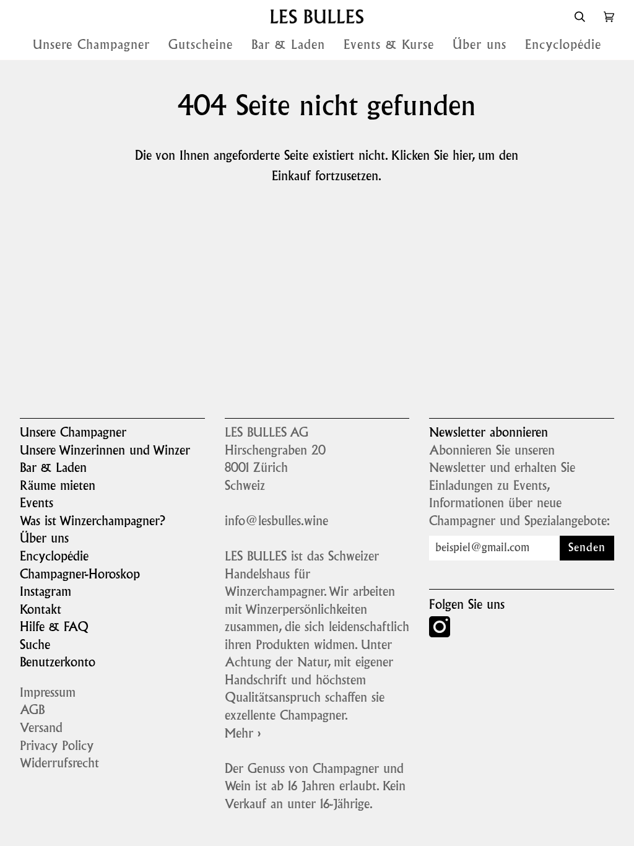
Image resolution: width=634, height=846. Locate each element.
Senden (587, 548)
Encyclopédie (54, 557)
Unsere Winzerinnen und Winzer (105, 451)
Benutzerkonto (57, 663)
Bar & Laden (53, 469)
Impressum (48, 693)
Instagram (45, 593)
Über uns (44, 539)
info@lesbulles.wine (276, 522)
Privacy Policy (56, 747)
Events (36, 504)
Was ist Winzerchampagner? (92, 522)
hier (462, 156)
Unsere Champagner (73, 433)
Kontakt (40, 610)
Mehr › (243, 734)
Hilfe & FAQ (54, 628)
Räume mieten (57, 487)
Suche (35, 646)
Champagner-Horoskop (80, 575)
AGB (32, 711)
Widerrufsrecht (59, 764)
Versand (41, 729)
